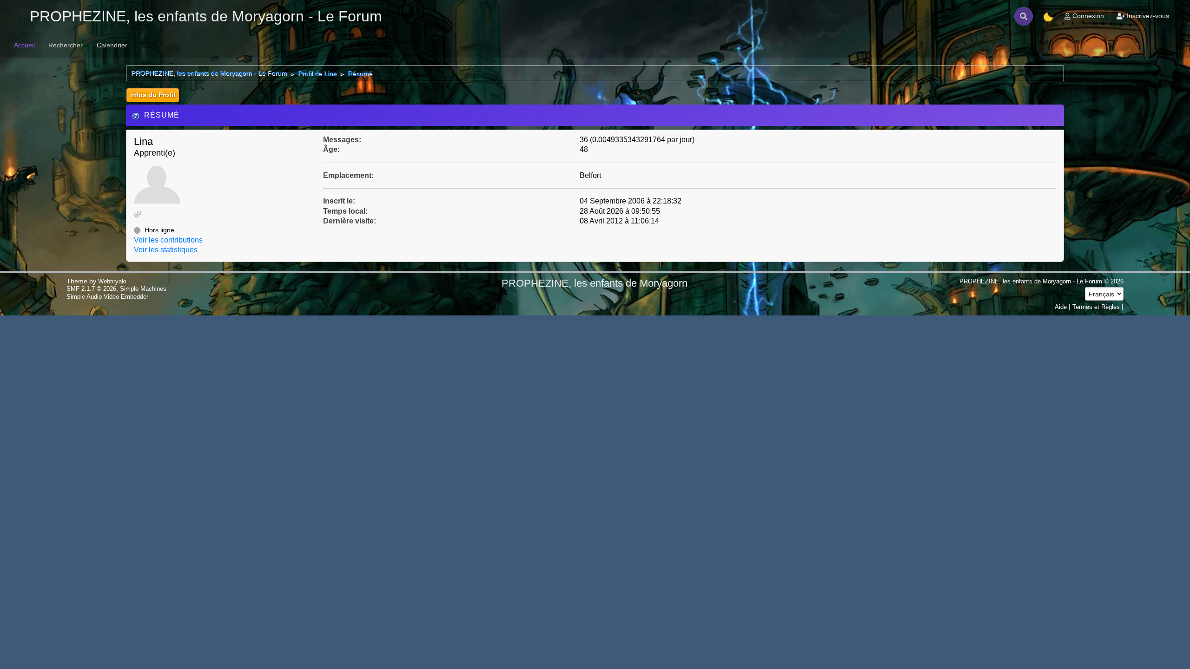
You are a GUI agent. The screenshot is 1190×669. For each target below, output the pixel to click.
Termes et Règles (1096, 306)
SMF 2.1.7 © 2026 (91, 288)
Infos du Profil (152, 94)
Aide (1061, 306)
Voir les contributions (168, 240)
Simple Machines (143, 288)
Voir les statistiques (166, 250)
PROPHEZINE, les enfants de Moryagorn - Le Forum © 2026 (1041, 281)
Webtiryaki (112, 281)
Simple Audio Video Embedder (107, 296)
